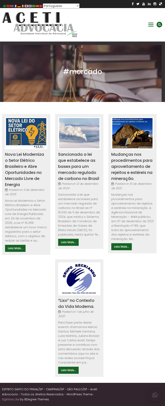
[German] (19, 6)
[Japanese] (26, 6)
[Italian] (23, 6)
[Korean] (30, 6)
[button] (155, 395)
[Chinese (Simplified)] (8, 6)
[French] (16, 6)
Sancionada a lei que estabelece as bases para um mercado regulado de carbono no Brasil (78, 166)
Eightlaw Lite (11, 399)
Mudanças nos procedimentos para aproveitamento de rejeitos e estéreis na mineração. (132, 166)
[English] (12, 6)
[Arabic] (5, 6)
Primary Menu (151, 25)
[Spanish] (37, 6)
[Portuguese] (34, 6)
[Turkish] (41, 6)
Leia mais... (15, 248)
